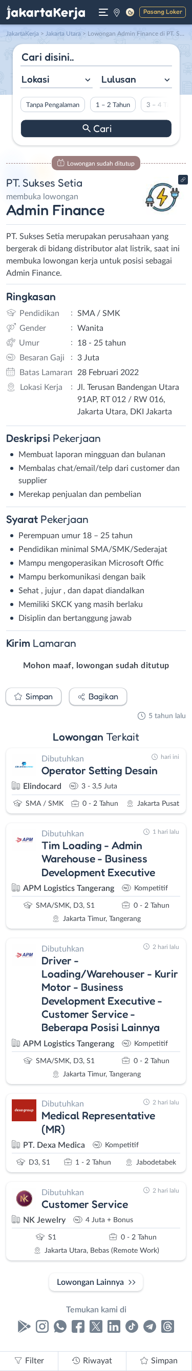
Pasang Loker (162, 11)
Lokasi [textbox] (35, 79)
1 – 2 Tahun (112, 105)
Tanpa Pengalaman (52, 105)
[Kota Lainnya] (117, 12)
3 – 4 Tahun (163, 105)
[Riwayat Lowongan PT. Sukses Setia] (162, 215)
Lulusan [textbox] (118, 79)
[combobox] (56, 80)
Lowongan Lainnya (90, 1282)
